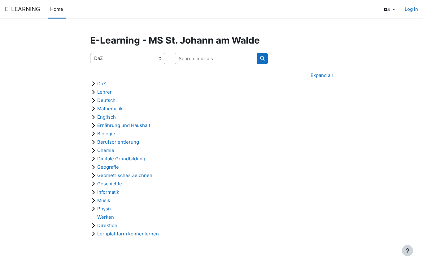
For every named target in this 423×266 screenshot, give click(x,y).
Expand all (322, 75)
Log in (411, 9)
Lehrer (104, 92)
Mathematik (110, 109)
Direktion (107, 225)
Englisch (106, 117)
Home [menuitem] (56, 9)
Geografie (108, 167)
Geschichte (109, 184)
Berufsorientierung (118, 142)
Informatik (108, 192)
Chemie (105, 150)
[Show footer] (407, 250)
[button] (389, 9)
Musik (103, 200)
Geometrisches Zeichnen (124, 175)
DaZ (101, 84)
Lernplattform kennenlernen (128, 234)
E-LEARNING (22, 9)
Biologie (106, 134)
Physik (104, 209)
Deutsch (106, 100)
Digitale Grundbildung (121, 159)
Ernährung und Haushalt (123, 125)
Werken (105, 217)
